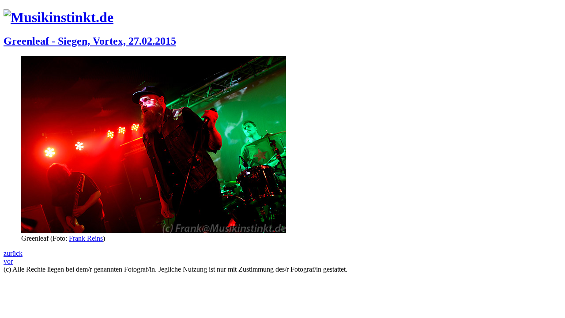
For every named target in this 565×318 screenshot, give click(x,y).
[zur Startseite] (58, 17)
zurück (13, 253)
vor (8, 261)
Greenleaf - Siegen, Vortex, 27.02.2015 (90, 41)
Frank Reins (86, 238)
